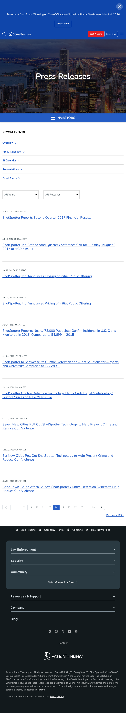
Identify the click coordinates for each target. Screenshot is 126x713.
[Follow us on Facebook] (50, 631)
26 (70, 507)
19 (25, 507)
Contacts (77, 530)
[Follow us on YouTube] (76, 631)
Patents (41, 689)
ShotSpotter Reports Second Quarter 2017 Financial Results (46, 217)
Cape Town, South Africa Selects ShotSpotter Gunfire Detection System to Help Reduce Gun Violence (60, 489)
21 (38, 507)
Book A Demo (96, 34)
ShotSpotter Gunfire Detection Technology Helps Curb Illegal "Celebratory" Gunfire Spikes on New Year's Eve (57, 395)
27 (76, 507)
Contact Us (111, 34)
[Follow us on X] (63, 631)
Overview (7, 142)
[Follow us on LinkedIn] (69, 631)
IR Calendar (9, 160)
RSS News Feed (100, 530)
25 (63, 507)
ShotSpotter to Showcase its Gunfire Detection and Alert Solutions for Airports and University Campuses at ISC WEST (60, 364)
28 (83, 507)
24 (57, 507)
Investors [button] (65, 118)
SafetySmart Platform (61, 582)
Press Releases (11, 151)
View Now (63, 23)
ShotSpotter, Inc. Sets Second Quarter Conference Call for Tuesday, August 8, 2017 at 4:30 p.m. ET (59, 247)
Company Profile (53, 530)
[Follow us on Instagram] (56, 631)
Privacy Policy (57, 696)
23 (51, 507)
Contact (63, 643)
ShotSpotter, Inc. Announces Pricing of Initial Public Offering (46, 303)
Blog (14, 619)
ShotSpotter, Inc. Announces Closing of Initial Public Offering (47, 276)
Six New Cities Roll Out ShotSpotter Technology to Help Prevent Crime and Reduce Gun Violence (57, 457)
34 (94, 507)
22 (44, 507)
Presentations (10, 169)
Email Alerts (9, 178)
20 (31, 507)
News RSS (114, 515)
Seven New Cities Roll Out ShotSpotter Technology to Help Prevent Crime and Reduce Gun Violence (60, 426)
